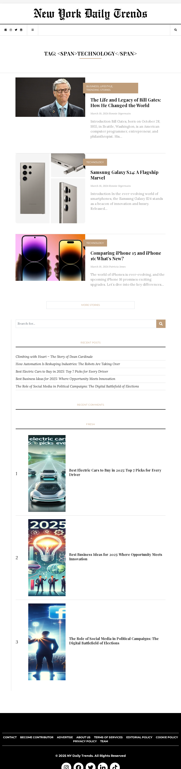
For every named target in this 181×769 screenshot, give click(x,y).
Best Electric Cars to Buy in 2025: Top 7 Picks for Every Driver (62, 371)
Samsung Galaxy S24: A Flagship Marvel (124, 175)
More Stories (90, 304)
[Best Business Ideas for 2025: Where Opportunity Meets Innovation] (47, 557)
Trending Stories (98, 89)
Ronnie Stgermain (120, 113)
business (92, 86)
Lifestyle (106, 86)
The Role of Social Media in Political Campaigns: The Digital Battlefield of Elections (77, 386)
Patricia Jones (117, 266)
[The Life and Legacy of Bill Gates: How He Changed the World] (50, 97)
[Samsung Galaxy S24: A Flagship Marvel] (50, 188)
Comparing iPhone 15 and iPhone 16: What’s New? (125, 255)
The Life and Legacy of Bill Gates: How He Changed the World (125, 102)
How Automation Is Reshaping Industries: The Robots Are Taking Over (68, 364)
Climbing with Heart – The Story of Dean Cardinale (54, 357)
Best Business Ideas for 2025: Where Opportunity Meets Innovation (65, 379)
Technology (95, 162)
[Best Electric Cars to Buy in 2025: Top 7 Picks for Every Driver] (47, 473)
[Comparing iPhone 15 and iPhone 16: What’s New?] (50, 257)
